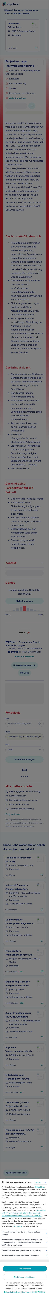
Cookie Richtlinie (38, 1292)
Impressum (26, 1292)
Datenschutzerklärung (12, 1292)
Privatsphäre (17, 1226)
